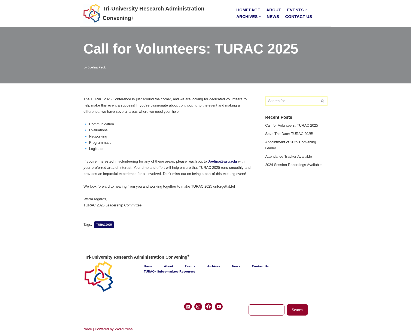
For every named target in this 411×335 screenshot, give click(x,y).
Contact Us (298, 16)
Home (148, 266)
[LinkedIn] (188, 306)
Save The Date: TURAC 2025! (289, 134)
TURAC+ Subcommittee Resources (170, 271)
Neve (87, 329)
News (273, 16)
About (273, 10)
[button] (306, 10)
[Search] (323, 101)
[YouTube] (219, 306)
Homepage (248, 10)
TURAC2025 (104, 224)
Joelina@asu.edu (222, 161)
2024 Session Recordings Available (293, 165)
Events (190, 266)
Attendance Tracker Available (288, 156)
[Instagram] (198, 306)
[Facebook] (208, 306)
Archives (213, 266)
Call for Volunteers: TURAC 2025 (291, 125)
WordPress (124, 329)
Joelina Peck (97, 67)
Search (297, 310)
